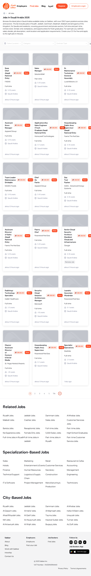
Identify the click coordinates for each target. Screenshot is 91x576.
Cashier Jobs (30, 420)
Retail (48, 461)
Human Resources (32, 470)
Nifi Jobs (6, 519)
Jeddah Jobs (29, 415)
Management (73, 470)
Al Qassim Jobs (9, 510)
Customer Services (54, 465)
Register (61, 6)
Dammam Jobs (52, 415)
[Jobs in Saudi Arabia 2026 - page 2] (60, 393)
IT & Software (9, 482)
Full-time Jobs (52, 428)
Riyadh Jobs (8, 415)
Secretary (50, 470)
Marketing (28, 461)
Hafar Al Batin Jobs (75, 510)
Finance (6, 470)
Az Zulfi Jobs (72, 524)
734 (54, 393)
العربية (50, 6)
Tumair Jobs (72, 519)
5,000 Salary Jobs (53, 433)
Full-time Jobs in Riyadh (13, 437)
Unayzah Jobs (73, 515)
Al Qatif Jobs (29, 515)
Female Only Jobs (32, 433)
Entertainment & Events (34, 465)
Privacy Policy (63, 568)
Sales (5, 461)
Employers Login (79, 6)
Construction (52, 474)
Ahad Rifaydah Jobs (11, 515)
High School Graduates (77, 433)
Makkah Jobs (8, 420)
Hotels (6, 465)
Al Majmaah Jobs (53, 510)
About (7, 541)
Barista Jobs (8, 428)
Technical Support (11, 474)
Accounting (72, 465)
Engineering (72, 474)
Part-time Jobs (73, 428)
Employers (22, 6)
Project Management (33, 482)
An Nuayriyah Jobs (32, 519)
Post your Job (31, 545)
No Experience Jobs (11, 433)
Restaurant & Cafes (75, 461)
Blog (43, 6)
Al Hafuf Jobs (30, 510)
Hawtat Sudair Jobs (54, 519)
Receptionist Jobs (32, 428)
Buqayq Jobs (51, 524)
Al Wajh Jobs (30, 524)
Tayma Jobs (51, 515)
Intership (8, 552)
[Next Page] (60, 394)
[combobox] (14, 43)
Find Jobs (34, 6)
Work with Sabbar (12, 549)
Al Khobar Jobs (73, 415)
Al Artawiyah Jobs (11, 524)
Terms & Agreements (78, 568)
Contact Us (9, 556)
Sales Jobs (50, 420)
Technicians (72, 482)
